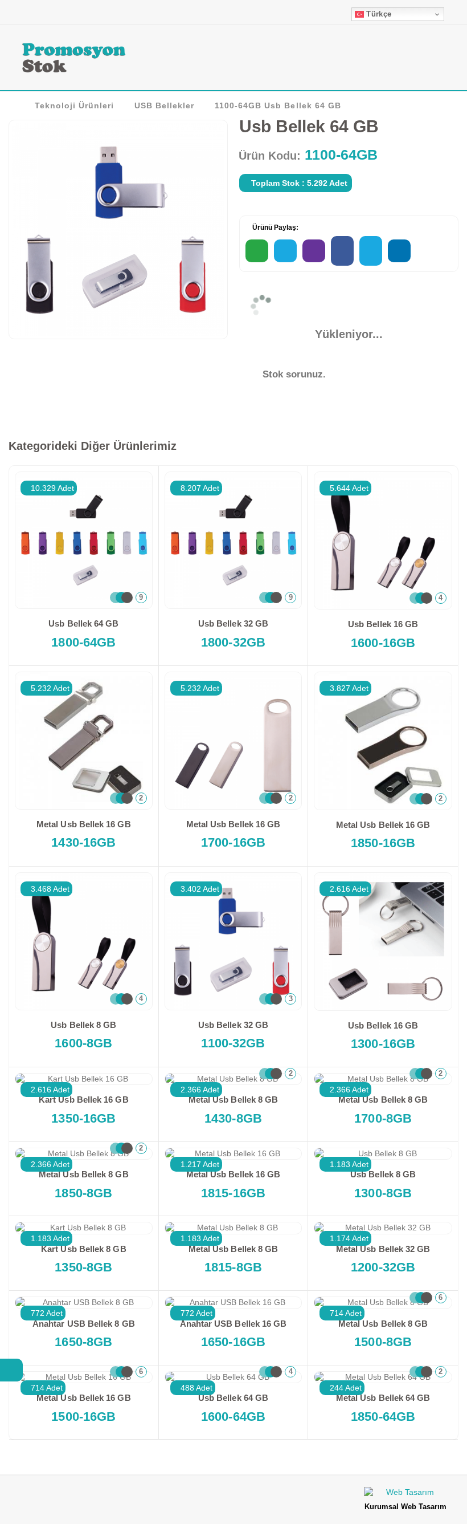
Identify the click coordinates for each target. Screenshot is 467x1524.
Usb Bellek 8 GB (83, 1025)
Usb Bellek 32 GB (233, 623)
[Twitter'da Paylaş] (370, 251)
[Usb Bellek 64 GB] (84, 540)
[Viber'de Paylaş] (313, 250)
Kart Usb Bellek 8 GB (83, 1249)
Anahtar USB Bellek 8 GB (83, 1323)
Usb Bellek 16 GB (383, 624)
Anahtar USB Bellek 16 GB (233, 1323)
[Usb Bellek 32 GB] (233, 540)
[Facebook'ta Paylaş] (342, 251)
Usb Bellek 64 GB (83, 623)
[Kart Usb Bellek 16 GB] (84, 1079)
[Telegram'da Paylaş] (285, 250)
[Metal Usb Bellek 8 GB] (233, 1079)
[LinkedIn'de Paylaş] (399, 250)
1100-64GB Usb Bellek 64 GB (278, 105)
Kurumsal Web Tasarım (405, 1506)
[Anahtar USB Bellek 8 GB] (84, 1303)
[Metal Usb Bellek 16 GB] (84, 741)
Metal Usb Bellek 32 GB (383, 1249)
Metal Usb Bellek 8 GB (233, 1099)
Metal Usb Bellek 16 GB (83, 824)
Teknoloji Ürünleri (74, 105)
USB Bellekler (164, 105)
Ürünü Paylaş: (274, 227)
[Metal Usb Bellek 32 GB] (383, 1228)
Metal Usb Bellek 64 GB (383, 1398)
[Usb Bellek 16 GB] (383, 541)
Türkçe (377, 14)
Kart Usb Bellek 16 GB (84, 1099)
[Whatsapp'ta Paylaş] (256, 250)
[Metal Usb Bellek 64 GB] (383, 1377)
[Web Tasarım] (405, 1494)
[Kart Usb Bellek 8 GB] (84, 1228)
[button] (442, 59)
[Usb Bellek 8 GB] (84, 941)
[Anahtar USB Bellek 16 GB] (233, 1303)
